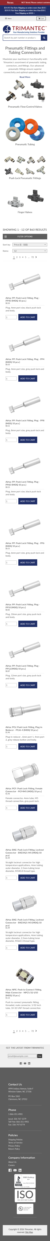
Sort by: (6, 244)
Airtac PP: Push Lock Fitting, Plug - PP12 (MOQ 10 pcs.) (23, 667)
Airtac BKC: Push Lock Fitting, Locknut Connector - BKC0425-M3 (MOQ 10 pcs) (25, 922)
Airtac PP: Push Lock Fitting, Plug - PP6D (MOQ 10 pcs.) (23, 483)
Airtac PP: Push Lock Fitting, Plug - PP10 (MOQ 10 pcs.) (23, 606)
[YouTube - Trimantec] (25, 1063)
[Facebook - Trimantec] (21, 1063)
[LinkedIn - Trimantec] (29, 1063)
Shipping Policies (15, 1139)
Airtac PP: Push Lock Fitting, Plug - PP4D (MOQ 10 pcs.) (23, 299)
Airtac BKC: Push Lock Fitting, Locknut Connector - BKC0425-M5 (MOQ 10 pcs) (25, 852)
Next (36, 257)
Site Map (29, 1232)
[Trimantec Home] (25, 30)
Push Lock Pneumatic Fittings (25, 178)
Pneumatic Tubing (25, 144)
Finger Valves (25, 212)
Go (39, 1056)
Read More (25, 77)
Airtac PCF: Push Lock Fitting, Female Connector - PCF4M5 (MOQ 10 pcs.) (24, 790)
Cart (42, 18)
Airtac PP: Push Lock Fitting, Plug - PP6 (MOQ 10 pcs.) (25, 544)
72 (32, 257)
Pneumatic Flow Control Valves (25, 106)
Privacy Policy (14, 1146)
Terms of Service (15, 1142)
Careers (11, 1165)
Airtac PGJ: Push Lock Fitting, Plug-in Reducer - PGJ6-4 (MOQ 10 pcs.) (24, 728)
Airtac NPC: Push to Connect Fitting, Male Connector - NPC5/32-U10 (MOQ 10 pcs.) (24, 992)
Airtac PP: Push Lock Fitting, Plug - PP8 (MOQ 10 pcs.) (25, 422)
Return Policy (14, 1149)
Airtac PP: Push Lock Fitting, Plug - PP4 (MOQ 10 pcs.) (25, 360)
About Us (12, 1162)
